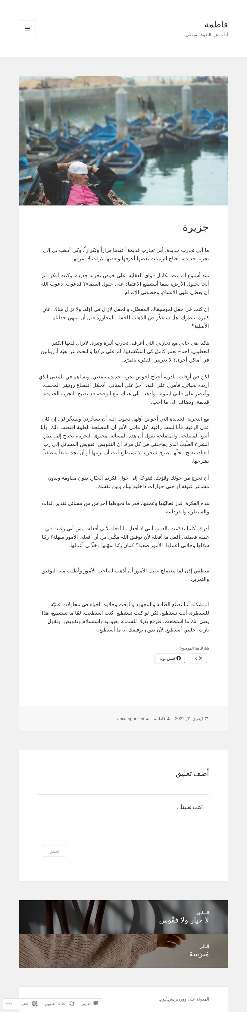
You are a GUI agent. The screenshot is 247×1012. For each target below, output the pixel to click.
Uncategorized (130, 718)
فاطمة (216, 24)
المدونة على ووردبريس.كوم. (184, 999)
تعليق (54, 851)
